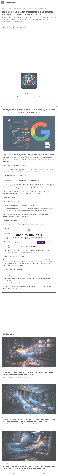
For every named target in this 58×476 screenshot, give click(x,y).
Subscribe (40, 242)
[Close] (46, 227)
